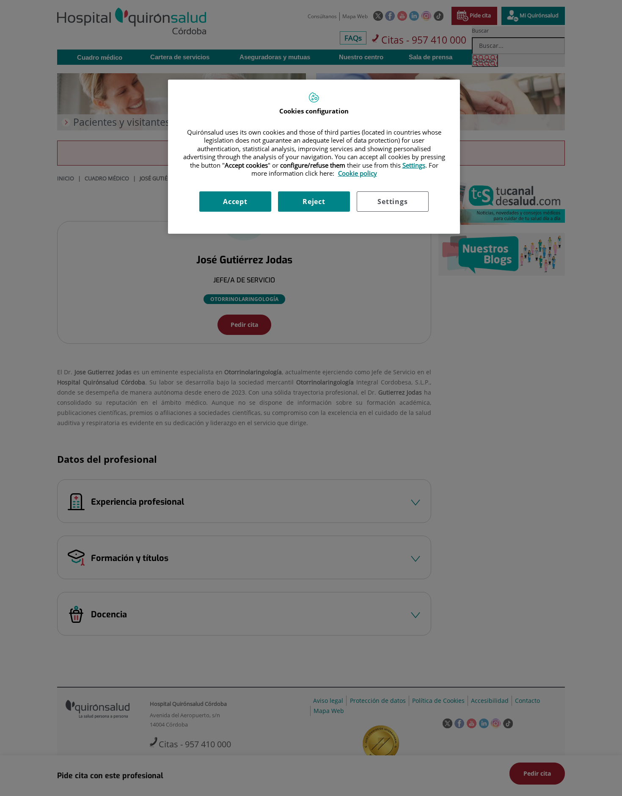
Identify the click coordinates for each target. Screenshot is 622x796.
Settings (392, 201)
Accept (235, 201)
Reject (314, 201)
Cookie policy (357, 173)
